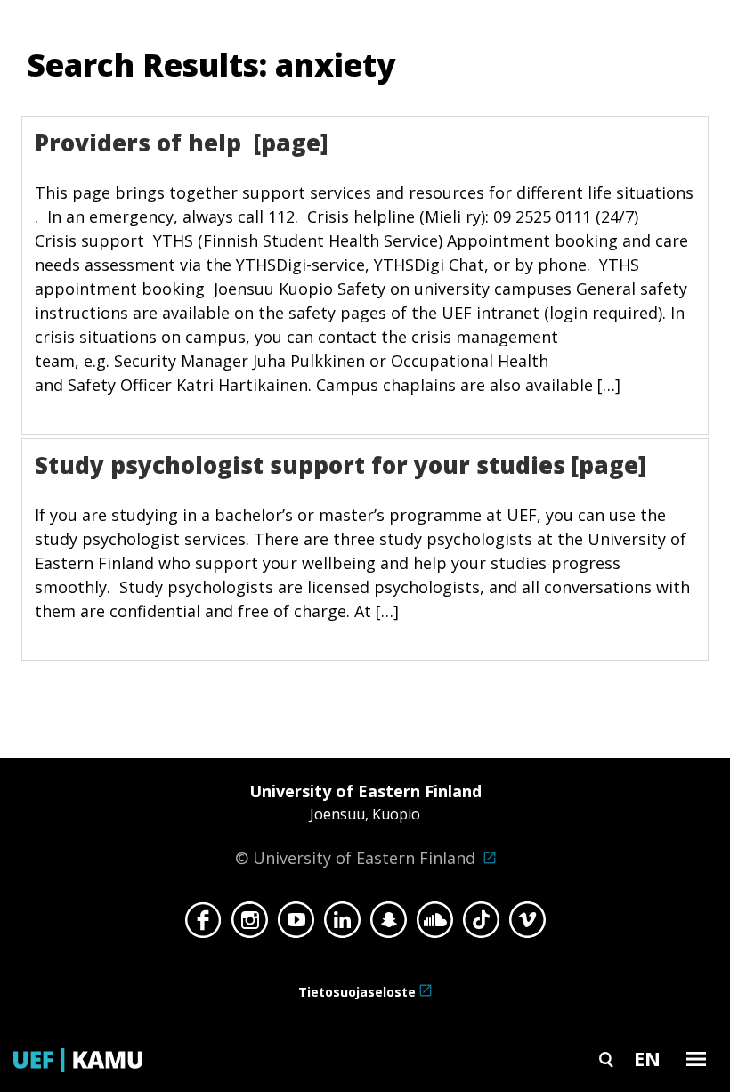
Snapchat (388, 924)
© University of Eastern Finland (358, 824)
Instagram (249, 924)
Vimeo (527, 924)
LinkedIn (342, 924)
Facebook (203, 924)
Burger (696, 1058)
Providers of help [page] (181, 142)
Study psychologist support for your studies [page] (340, 465)
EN (647, 1058)
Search (606, 1058)
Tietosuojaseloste (357, 991)
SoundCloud (435, 924)
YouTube (296, 924)
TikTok (481, 924)
